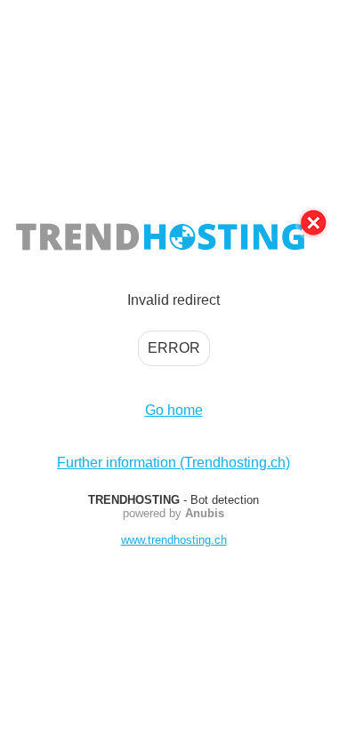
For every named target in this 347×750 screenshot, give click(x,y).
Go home (174, 410)
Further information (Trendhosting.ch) (173, 462)
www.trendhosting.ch (174, 540)
